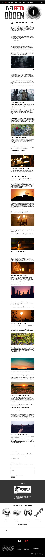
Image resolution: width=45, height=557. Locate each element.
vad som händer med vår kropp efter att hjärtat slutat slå (26, 171)
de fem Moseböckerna (13, 203)
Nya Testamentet (15, 178)
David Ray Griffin (25, 441)
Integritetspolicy (26, 548)
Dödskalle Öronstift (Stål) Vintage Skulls (17, 519)
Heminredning (28, 505)
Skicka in (13, 477)
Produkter (20, 2)
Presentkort (18, 548)
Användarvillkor (31, 464)
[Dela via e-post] (33, 446)
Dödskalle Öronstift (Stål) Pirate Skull (39, 519)
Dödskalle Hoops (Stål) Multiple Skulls (28, 519)
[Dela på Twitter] (27, 446)
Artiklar (28, 2)
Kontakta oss (18, 545)
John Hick (18, 416)
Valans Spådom (30, 325)
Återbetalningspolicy (26, 549)
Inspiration (24, 2)
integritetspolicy (27, 464)
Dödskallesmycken (18, 505)
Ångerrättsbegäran (19, 549)
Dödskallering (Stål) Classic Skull (6, 519)
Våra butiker (31, 2)
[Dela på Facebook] (24, 446)
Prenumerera (36, 548)
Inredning (16, 2)
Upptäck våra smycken (22, 524)
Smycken (12, 2)
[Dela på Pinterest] (30, 446)
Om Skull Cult (25, 545)
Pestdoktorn (15, 493)
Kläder (9, 2)
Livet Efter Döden (17, 20)
